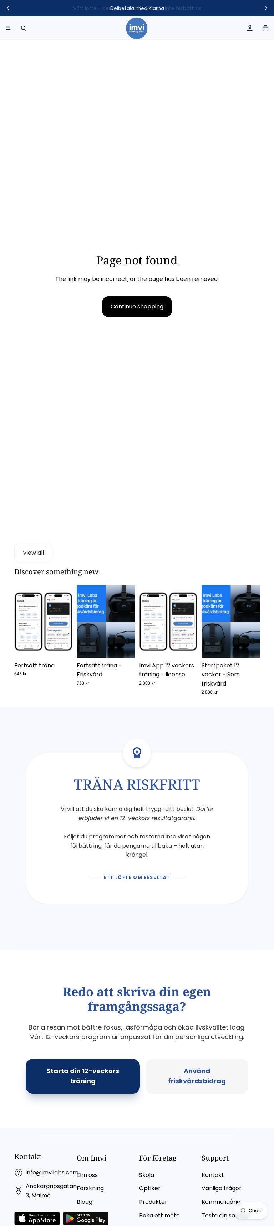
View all (33, 553)
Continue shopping (137, 306)
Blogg (84, 1202)
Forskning (90, 1188)
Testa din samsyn (226, 1215)
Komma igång (221, 1202)
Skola (146, 1175)
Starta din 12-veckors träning (83, 1076)
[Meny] (8, 28)
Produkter (153, 1202)
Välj (67, 647)
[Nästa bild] (266, 8)
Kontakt (213, 1175)
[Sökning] (23, 28)
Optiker (150, 1188)
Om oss (87, 1175)
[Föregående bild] (8, 8)
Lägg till (192, 647)
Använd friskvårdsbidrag (197, 1076)
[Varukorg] (265, 28)
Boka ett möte (159, 1215)
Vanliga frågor (222, 1188)
